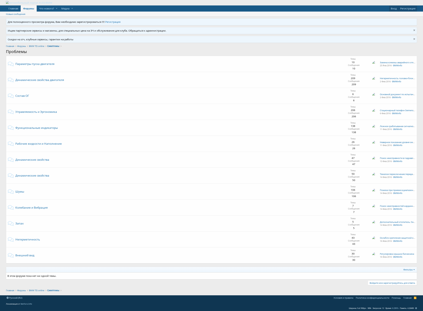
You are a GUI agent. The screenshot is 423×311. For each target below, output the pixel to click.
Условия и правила (343, 297)
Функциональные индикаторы (36, 128)
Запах (19, 223)
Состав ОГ (22, 96)
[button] (56, 8)
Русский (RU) (15, 297)
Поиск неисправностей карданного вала (401, 205)
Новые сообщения (15, 14)
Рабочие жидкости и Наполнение (38, 144)
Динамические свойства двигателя (39, 80)
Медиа (65, 8)
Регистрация (112, 21)
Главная (13, 8)
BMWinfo (397, 65)
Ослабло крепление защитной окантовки (401, 237)
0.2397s (395, 308)
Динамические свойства (32, 160)
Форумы (28, 8)
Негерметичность (27, 239)
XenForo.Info (26, 304)
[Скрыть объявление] (413, 30)
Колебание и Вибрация (31, 207)
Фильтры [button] (408, 269)
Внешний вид (24, 255)
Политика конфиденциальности (372, 297)
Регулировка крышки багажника (397, 253)
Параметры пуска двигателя (35, 64)
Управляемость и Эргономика (36, 112)
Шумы (19, 191)
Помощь (396, 297)
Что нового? (46, 8)
